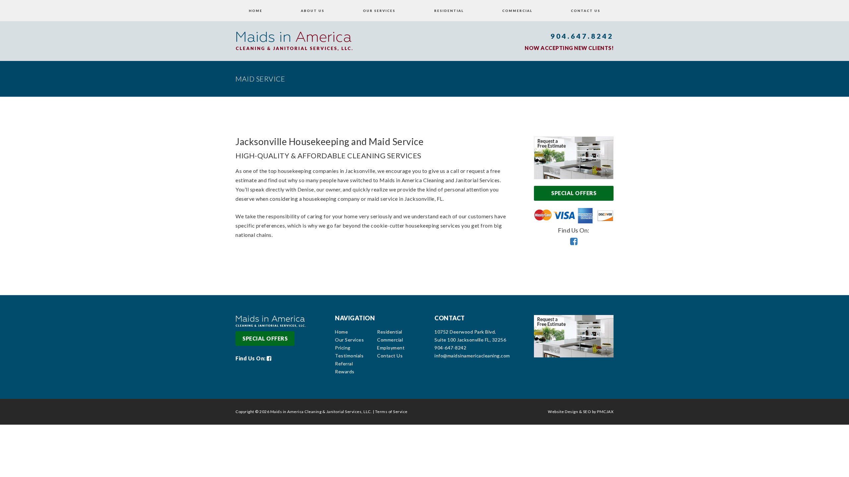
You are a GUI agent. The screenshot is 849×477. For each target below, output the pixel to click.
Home (255, 11)
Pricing (343, 347)
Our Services (379, 11)
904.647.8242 (582, 36)
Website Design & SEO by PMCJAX (581, 411)
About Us (312, 11)
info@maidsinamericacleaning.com (472, 355)
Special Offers (573, 193)
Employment (391, 347)
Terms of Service (391, 411)
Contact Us (585, 11)
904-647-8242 (450, 347)
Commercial (517, 11)
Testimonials (349, 355)
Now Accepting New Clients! (569, 48)
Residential (449, 11)
